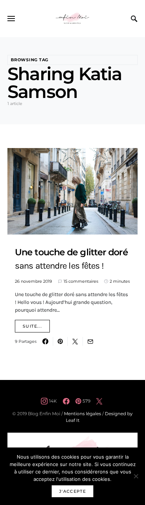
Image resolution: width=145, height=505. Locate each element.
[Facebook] (66, 401)
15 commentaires (81, 281)
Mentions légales (82, 413)
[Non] (135, 476)
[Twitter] (99, 401)
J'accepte (72, 491)
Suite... (32, 326)
